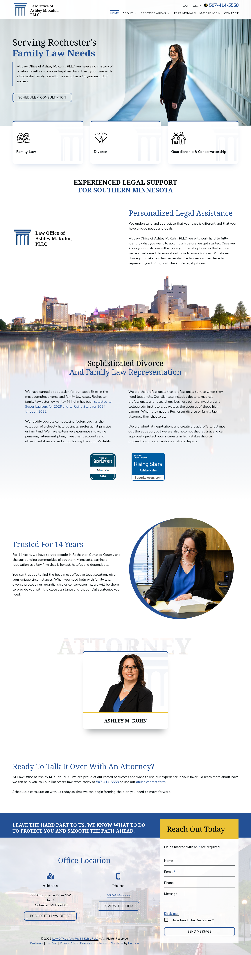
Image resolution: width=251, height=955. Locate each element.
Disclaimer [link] (36, 943)
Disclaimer (171, 914)
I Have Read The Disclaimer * (192, 920)
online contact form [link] (151, 782)
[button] (246, 951)
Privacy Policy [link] (69, 943)
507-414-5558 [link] (224, 5)
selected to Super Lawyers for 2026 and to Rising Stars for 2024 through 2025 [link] (68, 406)
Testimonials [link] (184, 13)
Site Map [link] (52, 943)
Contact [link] (231, 13)
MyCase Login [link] (209, 13)
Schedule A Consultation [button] (42, 97)
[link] (38, 9)
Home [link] (114, 13)
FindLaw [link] (133, 943)
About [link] (127, 13)
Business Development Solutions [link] (101, 943)
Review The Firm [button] (118, 906)
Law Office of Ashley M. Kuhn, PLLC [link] (75, 939)
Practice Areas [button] (153, 13)
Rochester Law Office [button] (50, 916)
